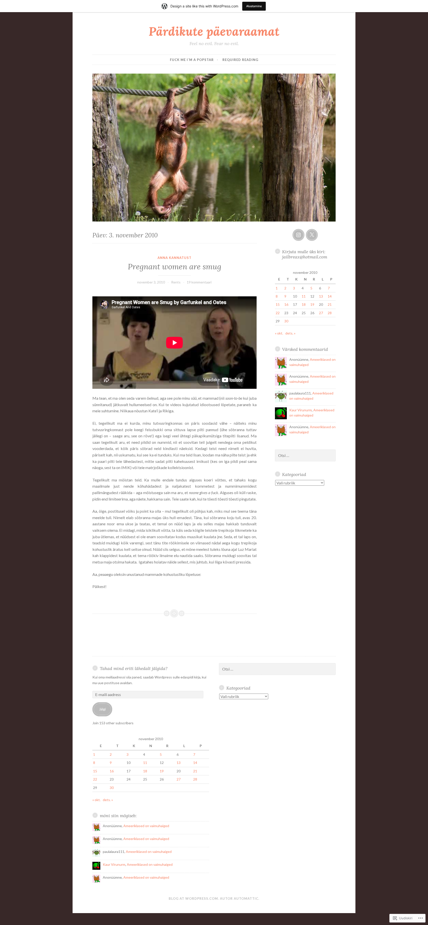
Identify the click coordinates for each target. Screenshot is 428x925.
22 (278, 313)
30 (286, 321)
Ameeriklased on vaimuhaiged (146, 826)
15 (278, 304)
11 (304, 296)
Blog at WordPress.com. (194, 898)
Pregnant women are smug (174, 267)
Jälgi (102, 709)
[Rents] (298, 235)
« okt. (279, 333)
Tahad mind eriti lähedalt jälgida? (133, 668)
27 (321, 313)
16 (286, 304)
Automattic (246, 898)
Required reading (240, 60)
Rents (176, 282)
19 (312, 304)
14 (330, 296)
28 (330, 313)
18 (304, 304)
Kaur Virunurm (300, 410)
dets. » (290, 333)
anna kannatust (174, 258)
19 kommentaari (199, 282)
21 (330, 304)
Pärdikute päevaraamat (214, 31)
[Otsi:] (305, 455)
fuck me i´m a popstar (192, 60)
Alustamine (254, 6)
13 (321, 296)
